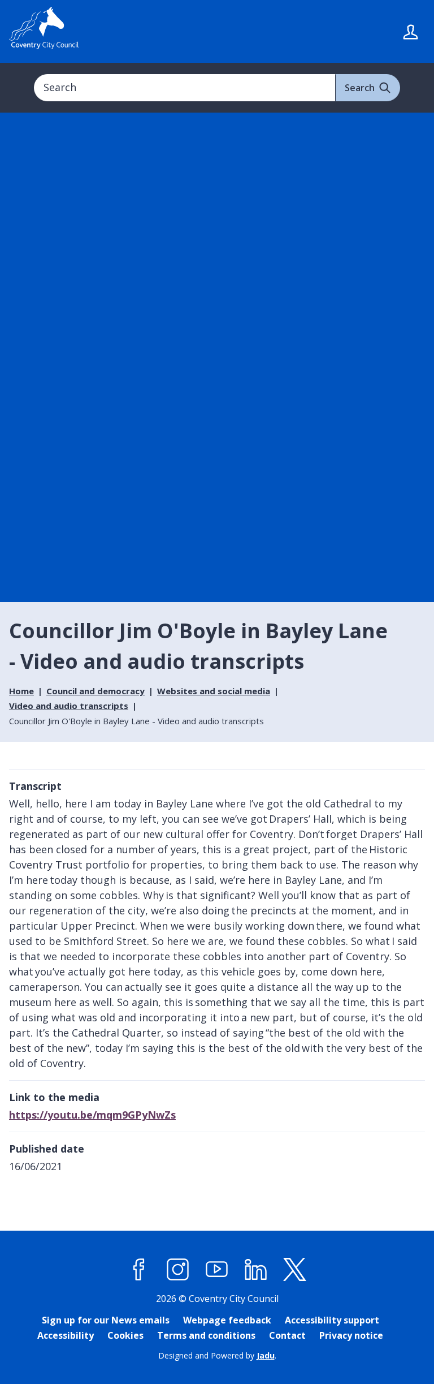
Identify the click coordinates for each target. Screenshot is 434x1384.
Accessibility (65, 1335)
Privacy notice (351, 1335)
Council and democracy (95, 691)
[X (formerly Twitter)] (295, 1269)
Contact (287, 1335)
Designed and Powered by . (217, 1355)
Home (21, 691)
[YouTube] (217, 1269)
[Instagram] (178, 1269)
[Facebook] (139, 1269)
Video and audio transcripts (68, 705)
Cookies (125, 1335)
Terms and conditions (206, 1335)
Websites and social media (213, 691)
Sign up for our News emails (106, 1320)
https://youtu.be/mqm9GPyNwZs (92, 1114)
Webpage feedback (227, 1320)
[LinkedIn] (256, 1269)
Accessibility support (332, 1320)
